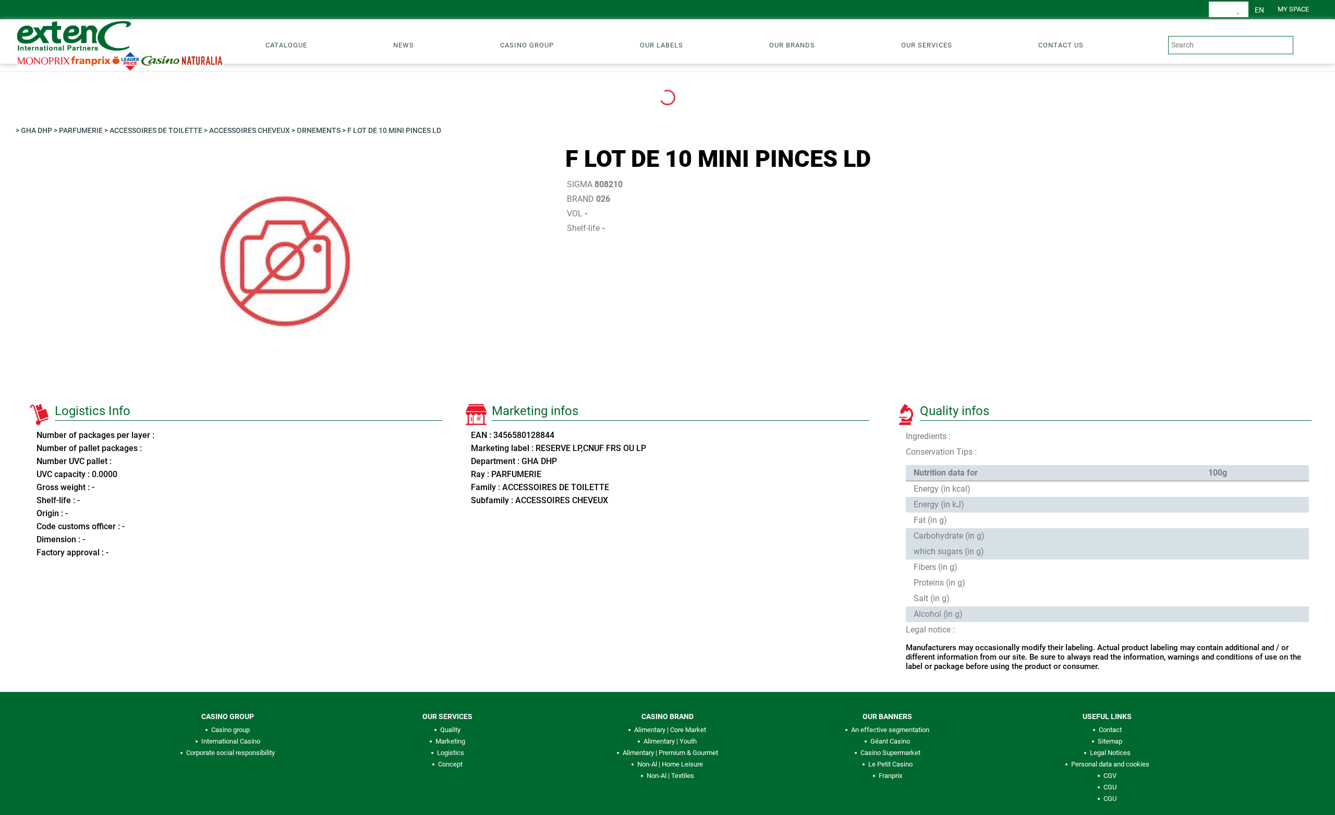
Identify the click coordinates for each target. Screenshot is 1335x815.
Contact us (1061, 45)
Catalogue (286, 45)
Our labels (661, 45)
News (403, 45)
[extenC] (116, 44)
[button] (1259, 10)
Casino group (527, 45)
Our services (926, 45)
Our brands (792, 45)
